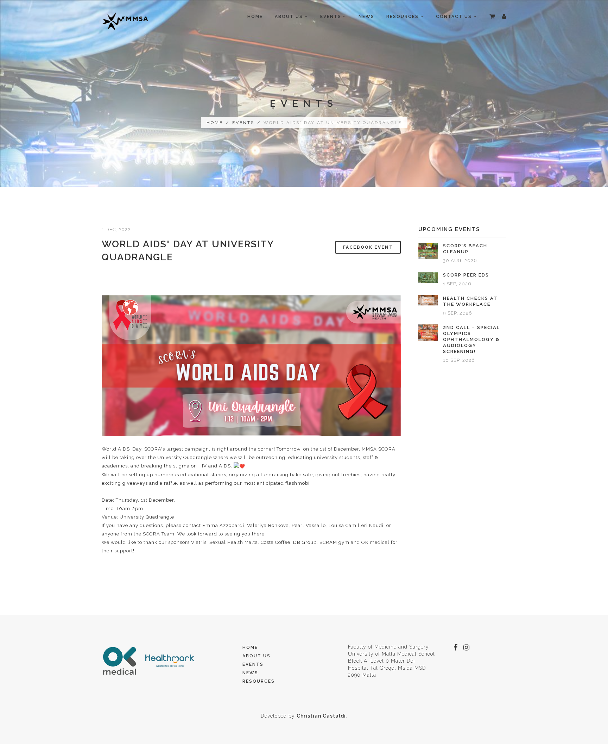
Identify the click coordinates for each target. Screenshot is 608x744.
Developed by (303, 716)
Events (243, 122)
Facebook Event (368, 247)
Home (255, 16)
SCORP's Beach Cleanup (465, 248)
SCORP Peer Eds (466, 275)
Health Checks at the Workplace (470, 301)
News (366, 16)
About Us (256, 655)
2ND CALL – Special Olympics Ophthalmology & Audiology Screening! (471, 339)
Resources (258, 681)
